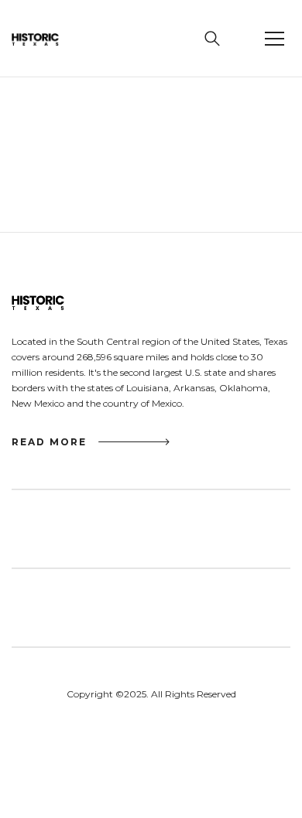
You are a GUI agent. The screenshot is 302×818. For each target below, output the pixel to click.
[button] (274, 38)
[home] (50, 38)
